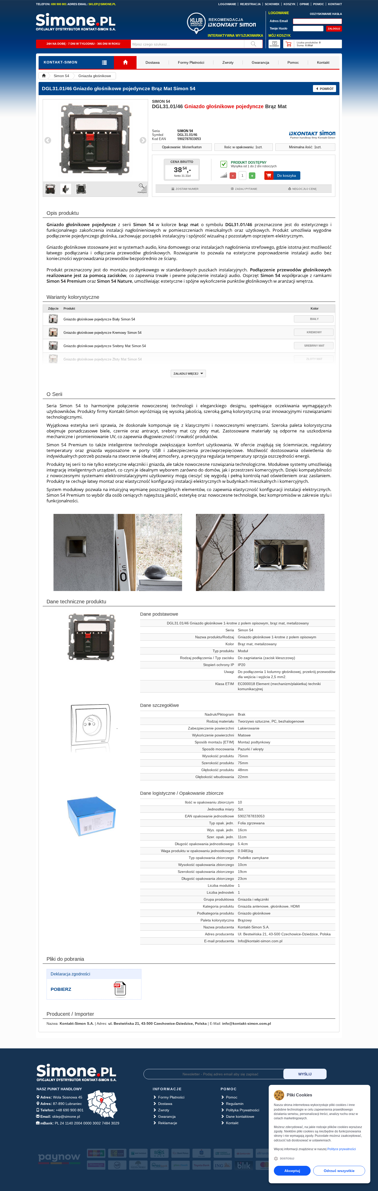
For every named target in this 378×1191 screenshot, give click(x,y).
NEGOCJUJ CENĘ (304, 188)
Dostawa (153, 62)
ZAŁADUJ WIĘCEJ (186, 373)
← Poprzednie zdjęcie (48, 140)
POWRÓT (327, 89)
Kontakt (323, 62)
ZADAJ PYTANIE (246, 188)
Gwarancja (260, 62)
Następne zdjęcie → (143, 140)
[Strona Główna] (125, 63)
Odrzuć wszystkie (339, 1171)
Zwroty (227, 62)
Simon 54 (61, 76)
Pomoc (293, 62)
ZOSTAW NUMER (187, 188)
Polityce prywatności (341, 1149)
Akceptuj (292, 1171)
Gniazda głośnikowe (94, 76)
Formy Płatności (191, 62)
